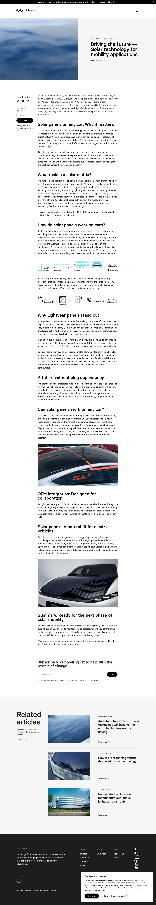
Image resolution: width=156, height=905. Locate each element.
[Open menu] (137, 10)
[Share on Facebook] (22, 101)
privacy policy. (94, 680)
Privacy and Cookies (41, 890)
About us (84, 857)
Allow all (91, 896)
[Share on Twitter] (17, 101)
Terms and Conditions (23, 890)
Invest (83, 865)
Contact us (119, 853)
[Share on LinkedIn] (27, 101)
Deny (106, 896)
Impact (83, 853)
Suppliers (54, 890)
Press (116, 857)
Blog (104, 39)
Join (25, 120)
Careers (84, 861)
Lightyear (101, 853)
